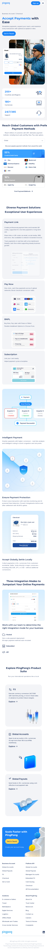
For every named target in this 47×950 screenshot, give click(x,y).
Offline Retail (6, 918)
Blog (27, 910)
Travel (4, 903)
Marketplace (6, 907)
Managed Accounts (32, 874)
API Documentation (32, 889)
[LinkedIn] (44, 932)
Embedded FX (30, 878)
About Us (29, 899)
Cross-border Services (10, 925)
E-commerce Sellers (9, 899)
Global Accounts (8, 867)
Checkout (5, 878)
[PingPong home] (6, 3)
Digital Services (7, 910)
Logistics (5, 914)
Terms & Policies (31, 921)
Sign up (35, 3)
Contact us (29, 914)
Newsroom (29, 907)
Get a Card (6, 882)
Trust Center (30, 903)
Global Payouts (7, 871)
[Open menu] (43, 3)
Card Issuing (30, 882)
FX (3, 874)
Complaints (29, 925)
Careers (28, 918)
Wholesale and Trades (10, 921)
